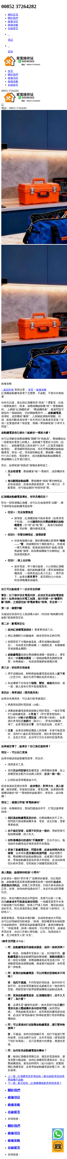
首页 (30, 389)
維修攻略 (13, 25)
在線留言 (13, 28)
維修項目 (13, 21)
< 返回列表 (7, 389)
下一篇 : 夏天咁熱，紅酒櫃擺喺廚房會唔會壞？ (35, 1083)
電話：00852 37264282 (14, 108)
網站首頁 (13, 14)
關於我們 (13, 18)
